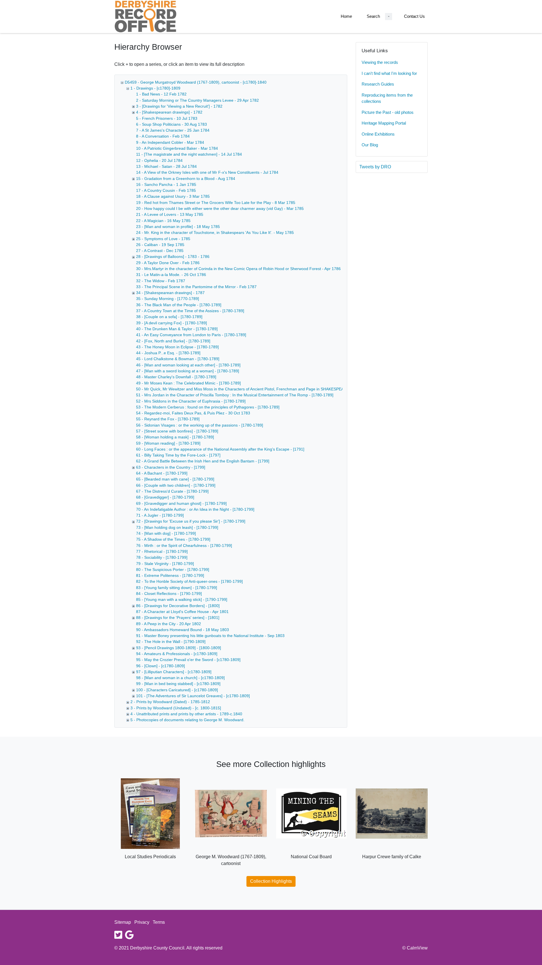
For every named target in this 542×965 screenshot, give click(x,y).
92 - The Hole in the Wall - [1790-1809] (171, 641)
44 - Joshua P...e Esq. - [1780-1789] (168, 353)
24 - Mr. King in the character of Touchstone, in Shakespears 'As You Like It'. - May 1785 (215, 232)
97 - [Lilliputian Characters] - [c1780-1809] (173, 672)
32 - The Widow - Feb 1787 (160, 281)
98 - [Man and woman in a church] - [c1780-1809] (180, 677)
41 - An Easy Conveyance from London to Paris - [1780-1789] (191, 334)
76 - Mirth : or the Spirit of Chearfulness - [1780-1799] (184, 545)
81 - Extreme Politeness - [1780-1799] (170, 575)
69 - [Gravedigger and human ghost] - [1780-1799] (181, 503)
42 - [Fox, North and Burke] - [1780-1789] (173, 341)
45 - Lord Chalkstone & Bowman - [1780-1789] (177, 359)
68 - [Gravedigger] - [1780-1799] (165, 497)
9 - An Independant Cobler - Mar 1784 (170, 142)
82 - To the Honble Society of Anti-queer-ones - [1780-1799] (189, 581)
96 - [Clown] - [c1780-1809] (160, 666)
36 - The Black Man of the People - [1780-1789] (178, 305)
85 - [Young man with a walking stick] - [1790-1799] (181, 599)
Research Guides (378, 84)
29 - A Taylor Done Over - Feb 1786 (168, 262)
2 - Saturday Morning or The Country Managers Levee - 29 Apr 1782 (197, 100)
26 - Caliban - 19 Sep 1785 (160, 244)
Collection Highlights (271, 881)
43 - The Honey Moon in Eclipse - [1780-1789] (177, 347)
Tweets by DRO (375, 166)
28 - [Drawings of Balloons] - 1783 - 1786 (172, 256)
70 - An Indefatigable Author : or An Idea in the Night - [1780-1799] (195, 509)
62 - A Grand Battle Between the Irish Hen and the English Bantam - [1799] (202, 461)
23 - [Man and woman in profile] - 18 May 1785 (178, 226)
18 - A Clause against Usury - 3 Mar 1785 (173, 196)
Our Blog (370, 144)
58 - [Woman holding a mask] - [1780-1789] (175, 437)
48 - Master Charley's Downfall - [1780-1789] (176, 377)
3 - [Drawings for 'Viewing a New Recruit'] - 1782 (179, 106)
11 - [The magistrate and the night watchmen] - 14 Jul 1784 (189, 154)
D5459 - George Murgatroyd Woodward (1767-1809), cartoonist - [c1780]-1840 (195, 82)
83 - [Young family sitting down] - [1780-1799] (176, 587)
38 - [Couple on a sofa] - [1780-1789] (169, 316)
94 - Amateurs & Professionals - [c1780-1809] (176, 653)
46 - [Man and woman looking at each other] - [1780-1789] (188, 365)
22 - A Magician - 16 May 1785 (163, 220)
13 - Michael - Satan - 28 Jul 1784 (166, 166)
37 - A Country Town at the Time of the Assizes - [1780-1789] (190, 310)
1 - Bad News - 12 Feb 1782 (161, 94)
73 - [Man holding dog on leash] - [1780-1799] (177, 527)
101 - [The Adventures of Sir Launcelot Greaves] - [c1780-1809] (193, 696)
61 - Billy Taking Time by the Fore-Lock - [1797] (178, 455)
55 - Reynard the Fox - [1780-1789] (168, 419)
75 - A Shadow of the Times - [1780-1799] (173, 539)
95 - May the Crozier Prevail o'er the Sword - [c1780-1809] (188, 659)
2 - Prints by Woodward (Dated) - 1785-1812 (170, 701)
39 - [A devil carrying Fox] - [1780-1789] (171, 323)
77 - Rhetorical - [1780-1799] (162, 551)
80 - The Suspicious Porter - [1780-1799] (172, 569)
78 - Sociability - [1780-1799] (161, 557)
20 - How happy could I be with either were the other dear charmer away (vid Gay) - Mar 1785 (220, 208)
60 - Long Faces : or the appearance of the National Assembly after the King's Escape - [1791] (220, 449)
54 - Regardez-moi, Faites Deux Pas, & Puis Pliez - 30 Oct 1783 (193, 413)
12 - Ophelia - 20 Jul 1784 (159, 160)
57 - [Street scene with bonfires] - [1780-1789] (177, 431)
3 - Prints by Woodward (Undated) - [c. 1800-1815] (175, 708)
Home (346, 16)
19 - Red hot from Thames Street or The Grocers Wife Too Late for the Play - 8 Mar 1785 (215, 202)
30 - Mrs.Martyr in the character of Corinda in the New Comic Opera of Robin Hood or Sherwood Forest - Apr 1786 (238, 268)
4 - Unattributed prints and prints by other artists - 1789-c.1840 (186, 714)
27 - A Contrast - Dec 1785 (159, 250)
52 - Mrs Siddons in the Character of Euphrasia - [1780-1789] (191, 401)
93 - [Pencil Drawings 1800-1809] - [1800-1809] (178, 647)
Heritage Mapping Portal (384, 123)
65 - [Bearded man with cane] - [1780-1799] (175, 479)
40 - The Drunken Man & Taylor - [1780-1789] (177, 329)
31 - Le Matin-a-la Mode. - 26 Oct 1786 (171, 274)
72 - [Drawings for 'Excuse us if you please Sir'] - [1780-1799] (190, 521)
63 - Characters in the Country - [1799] (170, 467)
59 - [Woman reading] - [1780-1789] (168, 443)
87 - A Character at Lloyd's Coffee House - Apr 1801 (182, 611)
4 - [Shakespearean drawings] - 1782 (169, 112)
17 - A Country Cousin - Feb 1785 (166, 190)
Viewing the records (380, 62)
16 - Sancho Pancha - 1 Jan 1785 (166, 184)
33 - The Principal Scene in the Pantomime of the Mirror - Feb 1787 (196, 286)
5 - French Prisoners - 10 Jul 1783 (166, 118)
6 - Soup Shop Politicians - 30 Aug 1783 (171, 124)
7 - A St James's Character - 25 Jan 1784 (172, 130)
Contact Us (414, 16)
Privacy (141, 922)
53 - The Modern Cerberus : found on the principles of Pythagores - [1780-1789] (207, 407)
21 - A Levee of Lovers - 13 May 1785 (169, 214)
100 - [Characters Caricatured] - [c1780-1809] (177, 690)
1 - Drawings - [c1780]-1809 (155, 88)
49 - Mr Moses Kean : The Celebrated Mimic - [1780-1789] (188, 383)
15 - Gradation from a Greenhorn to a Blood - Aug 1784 (185, 178)
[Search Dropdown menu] (388, 16)
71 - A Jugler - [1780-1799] (160, 515)
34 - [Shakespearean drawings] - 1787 (170, 292)
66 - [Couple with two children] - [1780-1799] (175, 485)
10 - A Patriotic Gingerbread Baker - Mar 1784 (177, 148)
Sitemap (122, 922)
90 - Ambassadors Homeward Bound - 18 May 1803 (182, 629)
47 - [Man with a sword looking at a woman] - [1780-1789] (187, 371)
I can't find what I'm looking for (389, 73)
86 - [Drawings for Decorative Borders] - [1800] (178, 605)
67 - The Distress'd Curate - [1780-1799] (172, 491)
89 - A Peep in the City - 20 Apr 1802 (168, 623)
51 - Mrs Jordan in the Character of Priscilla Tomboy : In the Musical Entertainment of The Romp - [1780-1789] (234, 395)
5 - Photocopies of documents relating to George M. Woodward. (187, 720)
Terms (159, 922)
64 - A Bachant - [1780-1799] (161, 473)
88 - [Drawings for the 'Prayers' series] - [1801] (177, 617)
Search (373, 16)
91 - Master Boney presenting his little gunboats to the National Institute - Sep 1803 (210, 635)
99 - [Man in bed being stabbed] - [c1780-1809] (178, 683)
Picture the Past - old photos (388, 112)
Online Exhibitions (378, 134)
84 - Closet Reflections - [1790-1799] (169, 593)
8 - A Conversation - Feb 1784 (163, 136)
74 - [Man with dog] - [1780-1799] (166, 533)
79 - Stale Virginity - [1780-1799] (165, 563)
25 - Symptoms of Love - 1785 (163, 238)
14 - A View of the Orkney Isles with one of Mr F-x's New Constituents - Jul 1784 (207, 172)
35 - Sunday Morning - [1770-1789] (167, 298)
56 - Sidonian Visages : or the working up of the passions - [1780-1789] (199, 425)
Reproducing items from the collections (387, 98)
